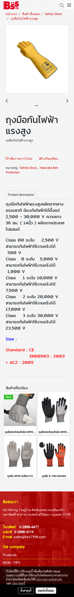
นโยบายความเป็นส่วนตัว (49, 579)
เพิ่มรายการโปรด (20, 158)
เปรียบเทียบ (50, 158)
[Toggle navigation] (69, 5)
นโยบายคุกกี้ (18, 583)
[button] (60, 5)
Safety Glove (29, 168)
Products (10, 555)
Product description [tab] (21, 195)
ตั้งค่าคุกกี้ (25, 590)
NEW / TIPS (11, 563)
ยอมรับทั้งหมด (46, 590)
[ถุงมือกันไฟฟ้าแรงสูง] (37, 59)
